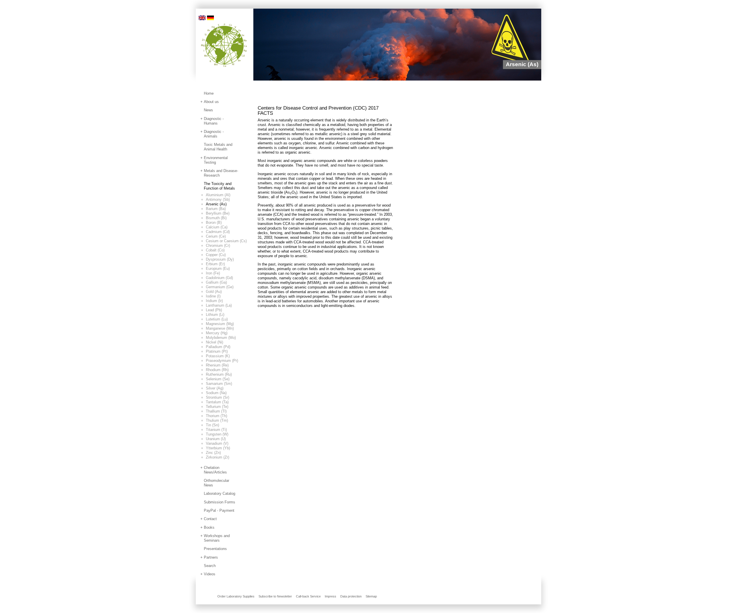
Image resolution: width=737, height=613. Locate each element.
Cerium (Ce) (216, 236)
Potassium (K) (218, 356)
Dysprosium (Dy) (220, 259)
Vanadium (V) (217, 443)
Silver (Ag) (214, 388)
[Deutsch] (210, 17)
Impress (330, 596)
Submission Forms (219, 502)
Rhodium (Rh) (217, 370)
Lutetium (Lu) (217, 319)
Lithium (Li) (215, 314)
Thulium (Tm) (217, 420)
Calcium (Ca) (216, 227)
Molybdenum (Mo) (221, 337)
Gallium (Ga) (216, 282)
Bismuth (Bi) (216, 218)
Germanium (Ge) (219, 287)
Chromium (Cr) (218, 245)
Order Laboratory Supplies (235, 596)
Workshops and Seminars (217, 538)
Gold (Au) (214, 291)
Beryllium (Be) (217, 213)
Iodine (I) (213, 296)
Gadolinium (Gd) (219, 278)
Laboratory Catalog (219, 493)
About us (211, 102)
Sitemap (371, 596)
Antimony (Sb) (218, 199)
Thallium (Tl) (216, 411)
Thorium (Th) (216, 416)
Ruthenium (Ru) (219, 374)
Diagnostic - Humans (214, 121)
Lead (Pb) (214, 310)
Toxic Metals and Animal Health (218, 146)
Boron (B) (214, 222)
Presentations (215, 549)
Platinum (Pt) (217, 351)
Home (209, 93)
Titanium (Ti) (216, 429)
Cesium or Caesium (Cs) (226, 241)
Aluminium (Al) (218, 195)
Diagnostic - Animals (214, 133)
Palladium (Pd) (218, 347)
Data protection (351, 596)
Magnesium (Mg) (220, 324)
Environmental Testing (216, 160)
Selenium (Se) (217, 379)
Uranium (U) (216, 439)
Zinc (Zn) (213, 452)
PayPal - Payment (219, 510)
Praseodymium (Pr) (222, 360)
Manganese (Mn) (220, 328)
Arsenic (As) (216, 204)
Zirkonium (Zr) (217, 457)
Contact (210, 519)
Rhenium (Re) (217, 365)
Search (210, 566)
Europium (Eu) (218, 268)
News (208, 110)
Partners (211, 557)
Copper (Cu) (216, 255)
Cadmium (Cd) (218, 232)
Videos (209, 574)
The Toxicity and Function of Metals (219, 186)
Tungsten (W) (217, 434)
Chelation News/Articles (215, 469)
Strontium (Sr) (217, 397)
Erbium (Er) (215, 264)
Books (209, 527)
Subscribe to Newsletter (275, 596)
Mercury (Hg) (216, 333)
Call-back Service (308, 596)
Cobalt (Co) (215, 250)
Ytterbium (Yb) (218, 448)
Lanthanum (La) (219, 305)
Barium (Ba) (216, 209)
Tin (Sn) (212, 425)
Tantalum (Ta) (217, 402)
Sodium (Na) (216, 393)
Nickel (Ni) (214, 342)
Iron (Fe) (213, 273)
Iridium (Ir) (214, 301)
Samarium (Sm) (219, 383)
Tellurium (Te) (217, 406)
